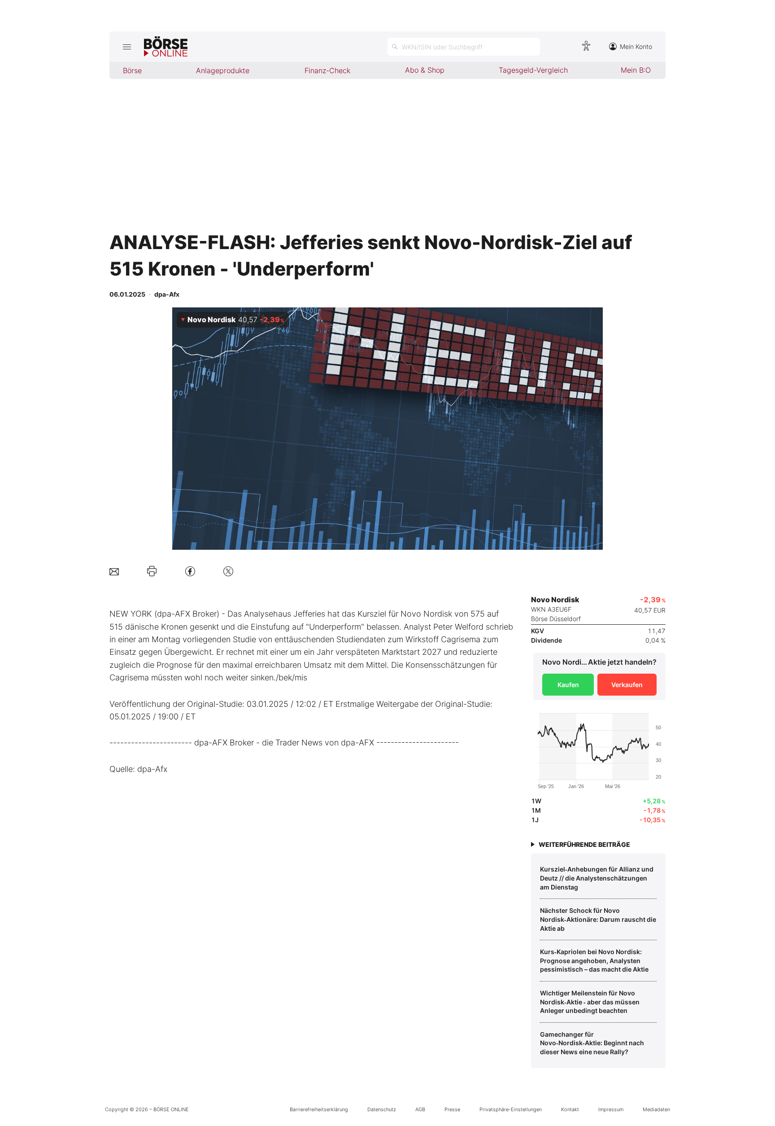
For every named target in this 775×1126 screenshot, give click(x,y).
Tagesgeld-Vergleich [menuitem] (533, 70)
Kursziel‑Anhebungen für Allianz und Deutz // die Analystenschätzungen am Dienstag (596, 877)
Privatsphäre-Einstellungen (510, 1109)
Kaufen (568, 684)
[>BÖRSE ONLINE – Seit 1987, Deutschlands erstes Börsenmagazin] (165, 46)
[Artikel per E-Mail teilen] (114, 571)
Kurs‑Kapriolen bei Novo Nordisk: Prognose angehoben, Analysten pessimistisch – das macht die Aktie (594, 960)
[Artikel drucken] (152, 571)
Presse (452, 1109)
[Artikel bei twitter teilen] (228, 571)
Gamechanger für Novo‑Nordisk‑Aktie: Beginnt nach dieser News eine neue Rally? (592, 1043)
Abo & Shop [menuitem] (424, 70)
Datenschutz (381, 1109)
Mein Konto (636, 46)
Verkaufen (627, 684)
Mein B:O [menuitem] (636, 70)
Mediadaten (656, 1109)
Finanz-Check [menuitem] (327, 70)
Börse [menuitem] (132, 70)
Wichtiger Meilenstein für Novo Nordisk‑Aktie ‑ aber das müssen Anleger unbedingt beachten (590, 1001)
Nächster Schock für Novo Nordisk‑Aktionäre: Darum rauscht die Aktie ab (598, 919)
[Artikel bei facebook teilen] (190, 571)
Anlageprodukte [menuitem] (222, 70)
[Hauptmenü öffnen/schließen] (126, 46)
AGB (420, 1109)
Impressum (610, 1109)
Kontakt (570, 1109)
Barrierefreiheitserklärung (319, 1109)
